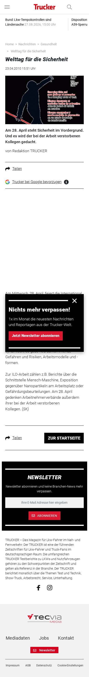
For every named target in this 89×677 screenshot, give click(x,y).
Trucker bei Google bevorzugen (37, 182)
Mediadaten (18, 638)
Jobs (44, 638)
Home (9, 44)
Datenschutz (44, 665)
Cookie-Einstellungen (70, 665)
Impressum (13, 665)
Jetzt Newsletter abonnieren (35, 336)
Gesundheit (49, 44)
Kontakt (66, 638)
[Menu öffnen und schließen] (8, 7)
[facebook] (38, 587)
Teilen (17, 169)
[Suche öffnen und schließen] (68, 7)
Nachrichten (27, 44)
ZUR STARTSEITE (64, 438)
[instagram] (49, 587)
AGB (28, 665)
